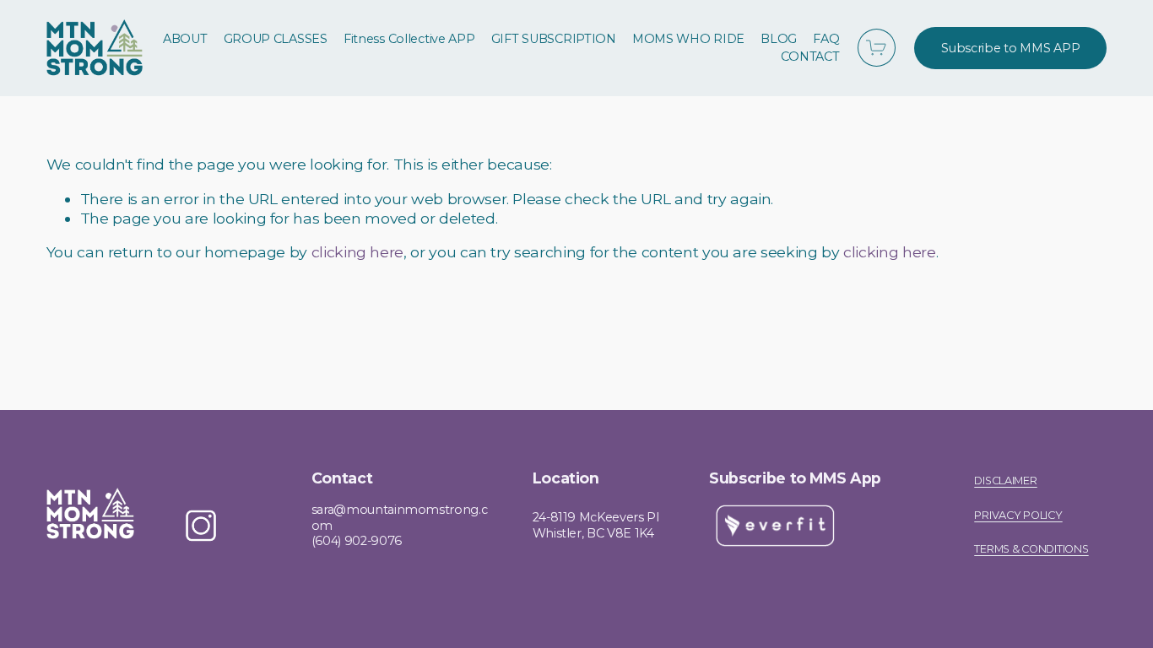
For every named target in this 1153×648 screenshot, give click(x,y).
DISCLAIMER (1005, 481)
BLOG (779, 38)
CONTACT (810, 56)
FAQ (826, 38)
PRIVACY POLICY (1018, 515)
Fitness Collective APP (409, 38)
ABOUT (185, 38)
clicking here (357, 252)
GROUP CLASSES (275, 38)
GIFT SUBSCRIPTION (553, 38)
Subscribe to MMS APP (1010, 48)
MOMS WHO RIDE (688, 38)
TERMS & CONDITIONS (1031, 549)
